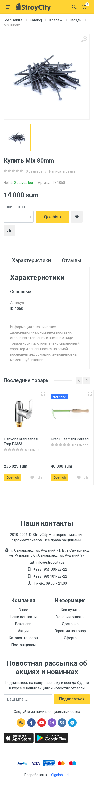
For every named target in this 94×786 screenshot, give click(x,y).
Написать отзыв (62, 171)
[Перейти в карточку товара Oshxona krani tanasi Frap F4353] (23, 413)
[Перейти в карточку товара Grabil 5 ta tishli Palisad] (70, 413)
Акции (23, 631)
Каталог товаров (23, 638)
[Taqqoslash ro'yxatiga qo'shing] (39, 477)
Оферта (70, 638)
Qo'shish (52, 216)
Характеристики (31, 260)
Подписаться (72, 699)
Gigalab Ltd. (60, 775)
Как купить (70, 610)
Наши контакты (23, 617)
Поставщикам (23, 645)
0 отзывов (34, 171)
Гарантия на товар (70, 631)
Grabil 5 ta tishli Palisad (70, 439)
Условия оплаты (70, 617)
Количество (14, 207)
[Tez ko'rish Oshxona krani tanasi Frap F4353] (43, 394)
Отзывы (72, 260)
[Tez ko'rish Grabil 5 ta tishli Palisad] (90, 394)
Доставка (70, 624)
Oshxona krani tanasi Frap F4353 (21, 441)
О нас (23, 610)
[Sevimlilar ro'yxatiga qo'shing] (32, 477)
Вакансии (23, 624)
